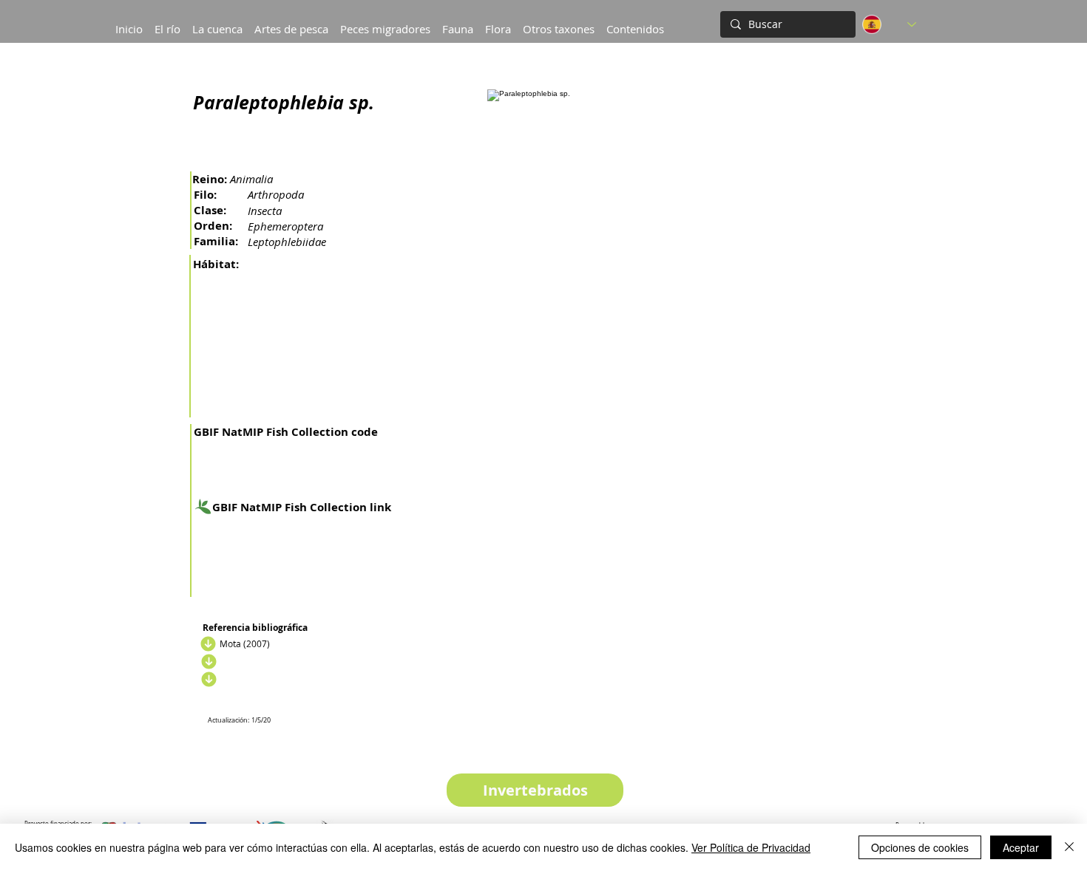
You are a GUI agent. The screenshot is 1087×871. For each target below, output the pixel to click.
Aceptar (1021, 847)
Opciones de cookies (920, 847)
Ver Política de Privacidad (750, 847)
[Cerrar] (1069, 847)
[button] (217, 22)
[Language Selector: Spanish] (889, 24)
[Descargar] (206, 643)
